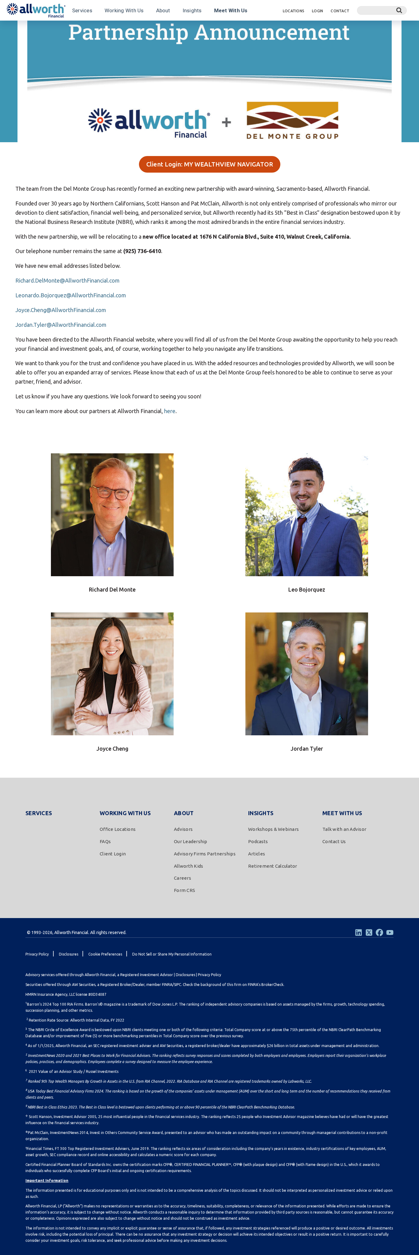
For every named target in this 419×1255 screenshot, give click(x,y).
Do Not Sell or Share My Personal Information (172, 954)
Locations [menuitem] (293, 11)
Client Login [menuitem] (113, 853)
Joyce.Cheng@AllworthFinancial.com (60, 310)
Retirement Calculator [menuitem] (272, 866)
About (163, 10)
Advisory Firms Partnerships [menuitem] (205, 853)
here (169, 411)
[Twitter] (369, 932)
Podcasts (74, 28)
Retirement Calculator (138, 28)
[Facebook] (379, 932)
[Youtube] (390, 932)
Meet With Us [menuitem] (342, 813)
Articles (100, 28)
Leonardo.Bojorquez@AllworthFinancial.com (70, 295)
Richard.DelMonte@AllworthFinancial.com (67, 280)
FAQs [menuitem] (105, 841)
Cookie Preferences (105, 954)
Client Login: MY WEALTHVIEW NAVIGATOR (209, 164)
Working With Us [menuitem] (125, 813)
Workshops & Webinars (33, 28)
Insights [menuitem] (260, 813)
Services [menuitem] (38, 813)
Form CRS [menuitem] (184, 890)
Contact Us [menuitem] (334, 841)
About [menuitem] (184, 813)
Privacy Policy (209, 975)
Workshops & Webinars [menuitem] (273, 829)
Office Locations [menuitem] (118, 829)
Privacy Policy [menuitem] (37, 954)
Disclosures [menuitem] (68, 954)
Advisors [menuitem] (183, 829)
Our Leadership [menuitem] (190, 841)
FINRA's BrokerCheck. (266, 985)
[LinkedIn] (358, 932)
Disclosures (185, 975)
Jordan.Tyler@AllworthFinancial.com (60, 325)
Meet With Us (231, 10)
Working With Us (124, 10)
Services (82, 10)
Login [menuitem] (317, 11)
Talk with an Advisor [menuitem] (344, 829)
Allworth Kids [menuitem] (188, 866)
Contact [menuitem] (340, 11)
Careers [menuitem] (182, 878)
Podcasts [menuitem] (258, 841)
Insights (192, 10)
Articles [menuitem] (256, 853)
